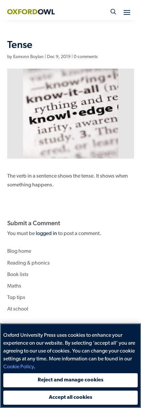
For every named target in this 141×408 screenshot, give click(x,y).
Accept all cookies (70, 397)
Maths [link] (14, 286)
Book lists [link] (18, 274)
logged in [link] (46, 233)
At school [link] (17, 309)
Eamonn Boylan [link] (28, 56)
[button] (127, 12)
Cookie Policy (18, 367)
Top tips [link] (16, 297)
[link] (31, 12)
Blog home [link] (19, 251)
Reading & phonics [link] (28, 263)
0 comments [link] (86, 56)
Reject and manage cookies (70, 380)
